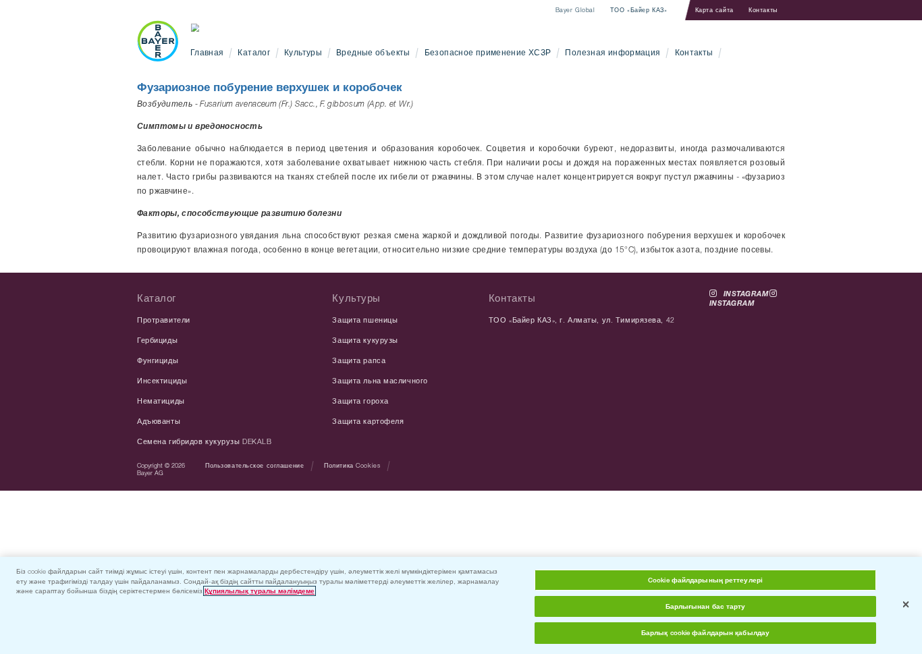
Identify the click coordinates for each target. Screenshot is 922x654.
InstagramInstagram (739, 294)
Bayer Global (575, 10)
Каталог (254, 52)
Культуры (303, 52)
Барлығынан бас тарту (706, 606)
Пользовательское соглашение (254, 465)
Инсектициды (162, 381)
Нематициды (161, 401)
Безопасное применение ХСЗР (488, 52)
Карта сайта (714, 9)
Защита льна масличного (379, 381)
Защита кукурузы (365, 340)
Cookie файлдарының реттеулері (705, 580)
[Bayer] (157, 40)
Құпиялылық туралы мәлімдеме (260, 591)
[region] (461, 605)
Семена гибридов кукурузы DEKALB (204, 441)
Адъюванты (158, 421)
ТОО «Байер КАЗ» (638, 10)
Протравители (163, 320)
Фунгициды (157, 360)
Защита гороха (360, 401)
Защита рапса (358, 360)
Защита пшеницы (365, 320)
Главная (207, 52)
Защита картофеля (368, 421)
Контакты (763, 9)
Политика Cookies (352, 465)
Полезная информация (612, 52)
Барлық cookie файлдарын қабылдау (705, 632)
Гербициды (157, 340)
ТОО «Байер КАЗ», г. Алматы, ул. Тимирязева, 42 (582, 320)
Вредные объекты (373, 52)
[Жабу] (906, 604)
